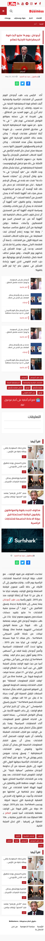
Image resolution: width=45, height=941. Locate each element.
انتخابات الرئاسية (29, 836)
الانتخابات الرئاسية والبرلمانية (32, 382)
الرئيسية (41, 24)
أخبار (35, 24)
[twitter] (22, 83)
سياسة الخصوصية (27, 926)
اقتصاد (39, 18)
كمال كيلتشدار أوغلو (15, 387)
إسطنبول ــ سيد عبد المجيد (29, 76)
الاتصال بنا (39, 929)
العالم (8, 813)
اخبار (31, 18)
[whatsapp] (17, 83)
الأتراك (18, 836)
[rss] (18, 3)
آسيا (40, 845)
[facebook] (28, 83)
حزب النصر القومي (29, 392)
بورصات (7, 18)
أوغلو (27, 387)
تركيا (16, 840)
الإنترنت (40, 836)
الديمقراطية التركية (13, 382)
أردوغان (24, 377)
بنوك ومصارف (20, 18)
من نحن (14, 926)
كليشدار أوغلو (37, 387)
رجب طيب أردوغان (36, 377)
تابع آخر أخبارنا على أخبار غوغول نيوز (20, 402)
